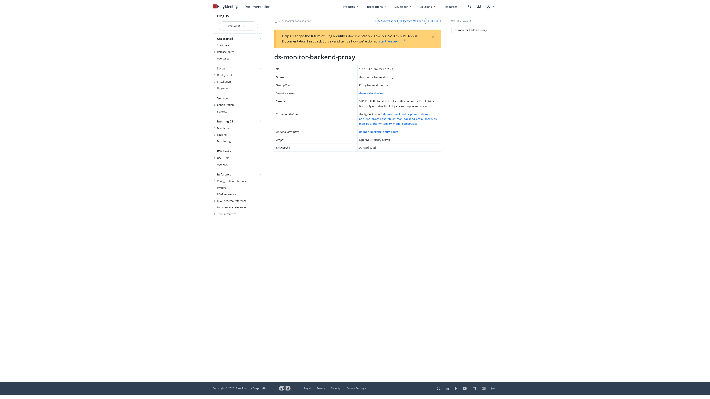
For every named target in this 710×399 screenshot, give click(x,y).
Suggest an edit (389, 21)
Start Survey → (390, 41)
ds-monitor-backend (372, 93)
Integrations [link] (376, 6)
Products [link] (351, 6)
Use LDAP (223, 158)
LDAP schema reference (231, 201)
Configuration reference (232, 181)
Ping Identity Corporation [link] (252, 388)
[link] (225, 6)
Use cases (223, 58)
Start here (223, 45)
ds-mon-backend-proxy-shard (412, 119)
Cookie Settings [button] (356, 388)
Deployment (224, 75)
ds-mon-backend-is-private (401, 114)
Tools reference (226, 214)
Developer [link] (403, 6)
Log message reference (231, 207)
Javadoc (221, 188)
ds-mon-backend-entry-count (378, 132)
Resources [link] (453, 6)
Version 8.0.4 (237, 26)
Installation (224, 81)
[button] (490, 7)
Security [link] (336, 388)
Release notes (225, 52)
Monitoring (224, 141)
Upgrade (222, 88)
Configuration (225, 105)
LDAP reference (226, 194)
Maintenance (225, 128)
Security (222, 111)
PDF (436, 21)
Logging (222, 135)
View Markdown (416, 21)
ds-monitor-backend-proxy (297, 21)
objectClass (409, 123)
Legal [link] (307, 388)
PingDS (223, 15)
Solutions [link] (428, 6)
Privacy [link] (321, 388)
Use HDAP (223, 164)
